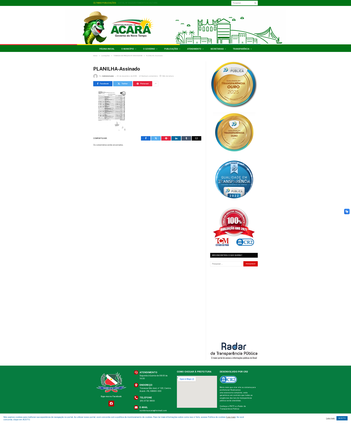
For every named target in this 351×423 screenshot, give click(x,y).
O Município (127, 49)
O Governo (149, 49)
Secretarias (217, 49)
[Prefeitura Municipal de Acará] (175, 26)
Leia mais (231, 417)
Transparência (241, 49)
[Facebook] (83, 99)
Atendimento (194, 49)
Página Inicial (106, 49)
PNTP (232, 406)
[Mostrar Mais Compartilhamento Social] (155, 83)
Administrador (108, 76)
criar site (237, 387)
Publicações (171, 49)
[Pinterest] (83, 120)
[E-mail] (83, 127)
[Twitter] (83, 106)
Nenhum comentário (149, 76)
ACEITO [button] (342, 418)
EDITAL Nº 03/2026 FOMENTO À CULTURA (137, 3)
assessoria (228, 393)
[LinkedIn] (83, 113)
